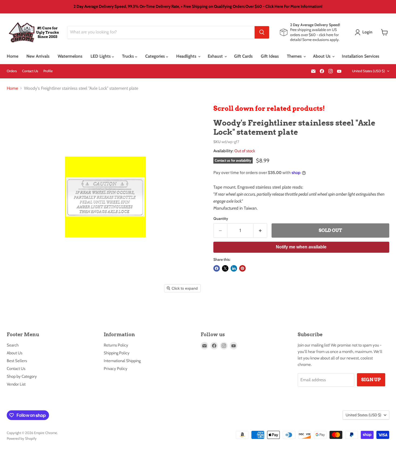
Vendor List (16, 384)
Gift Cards (243, 56)
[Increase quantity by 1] (260, 230)
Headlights (186, 56)
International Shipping (122, 360)
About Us (322, 56)
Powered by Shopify (22, 438)
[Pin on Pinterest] (242, 268)
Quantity (220, 218)
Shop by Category (22, 376)
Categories (155, 56)
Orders (12, 71)
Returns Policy (116, 345)
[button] (364, 32)
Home (12, 56)
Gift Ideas (270, 56)
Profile (48, 71)
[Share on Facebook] (216, 268)
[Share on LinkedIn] (234, 268)
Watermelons (70, 56)
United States (368, 71)
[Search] (262, 32)
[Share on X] (225, 268)
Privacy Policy (115, 368)
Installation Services (360, 56)
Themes (295, 56)
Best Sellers (17, 360)
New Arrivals (38, 56)
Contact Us (30, 71)
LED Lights (101, 56)
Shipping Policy (117, 353)
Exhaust (216, 56)
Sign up (371, 379)
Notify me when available (301, 247)
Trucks (128, 56)
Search (13, 345)
